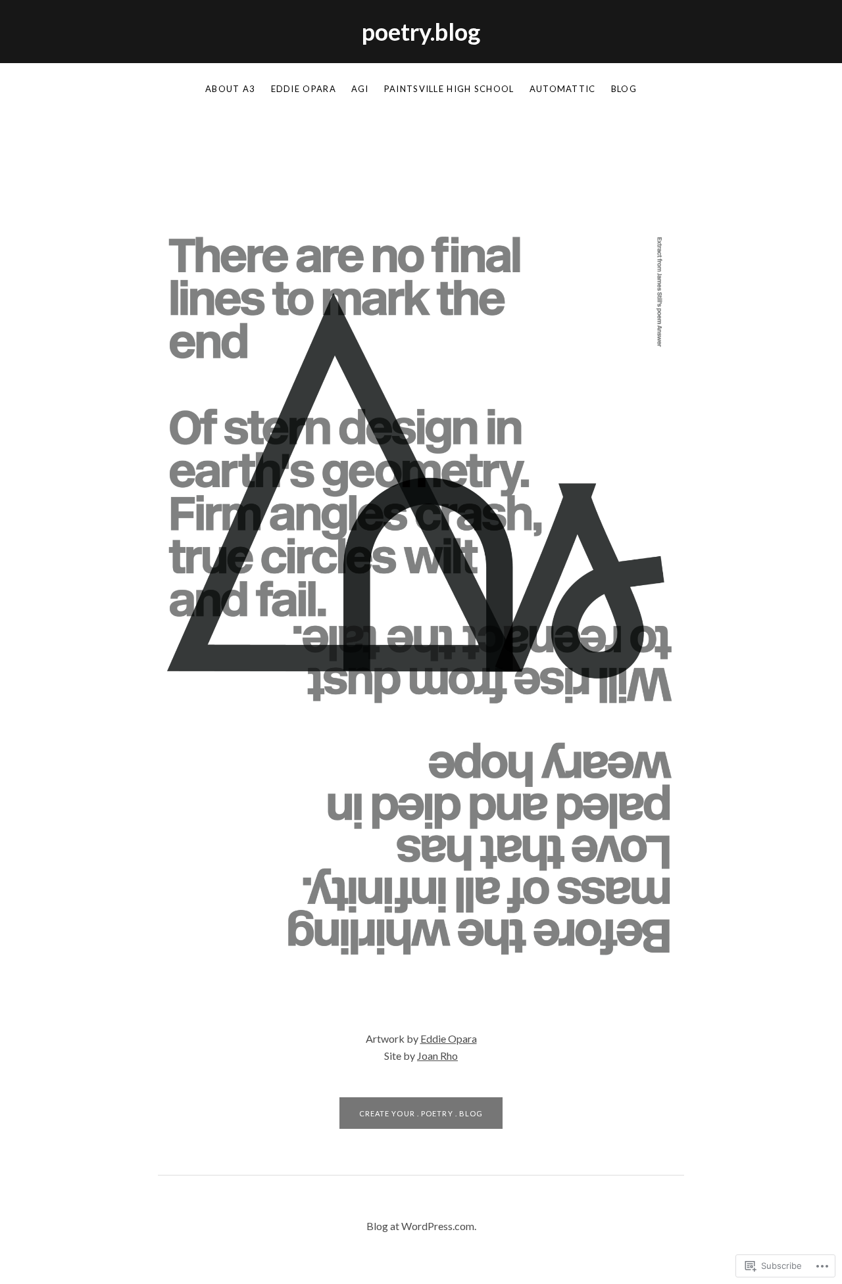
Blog (624, 88)
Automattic (563, 88)
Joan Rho (437, 1055)
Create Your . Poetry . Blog (421, 1113)
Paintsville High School (449, 88)
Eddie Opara (303, 88)
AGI (360, 88)
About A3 (230, 88)
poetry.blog (421, 31)
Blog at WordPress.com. (421, 1226)
